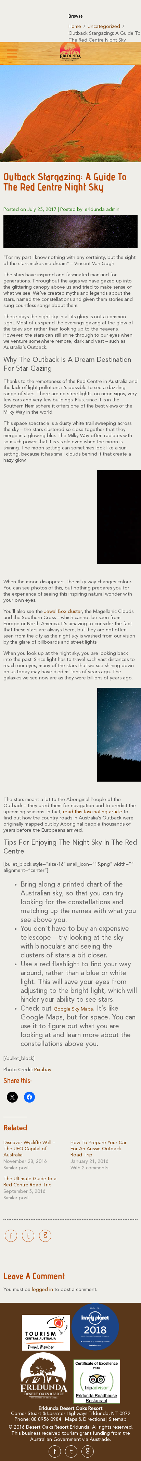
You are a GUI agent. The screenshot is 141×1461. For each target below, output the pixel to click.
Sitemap (118, 1419)
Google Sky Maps (73, 1009)
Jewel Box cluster (63, 611)
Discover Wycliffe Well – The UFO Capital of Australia (29, 1148)
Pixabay (42, 1069)
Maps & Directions (85, 1419)
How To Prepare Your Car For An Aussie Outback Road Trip (98, 1148)
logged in (42, 1289)
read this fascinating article (92, 812)
